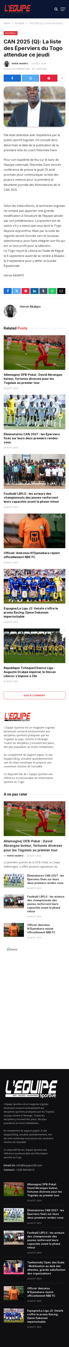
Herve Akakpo (20, 63)
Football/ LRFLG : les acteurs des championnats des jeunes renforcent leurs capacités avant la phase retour (31, 498)
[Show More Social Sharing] (61, 78)
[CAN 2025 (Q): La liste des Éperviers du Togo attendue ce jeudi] (34, 106)
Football (10, 33)
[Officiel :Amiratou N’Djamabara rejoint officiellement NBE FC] (34, 531)
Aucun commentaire (18, 68)
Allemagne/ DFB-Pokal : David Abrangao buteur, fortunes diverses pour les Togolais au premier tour (33, 379)
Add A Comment (34, 695)
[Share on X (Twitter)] (30, 78)
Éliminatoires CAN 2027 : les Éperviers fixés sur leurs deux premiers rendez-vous (32, 438)
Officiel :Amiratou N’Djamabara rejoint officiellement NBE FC (32, 555)
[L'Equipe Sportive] (17, 9)
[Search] (56, 9)
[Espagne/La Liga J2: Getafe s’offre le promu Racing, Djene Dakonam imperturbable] (34, 586)
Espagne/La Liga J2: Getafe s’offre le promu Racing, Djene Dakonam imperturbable (31, 612)
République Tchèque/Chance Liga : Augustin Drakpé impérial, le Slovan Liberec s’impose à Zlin (30, 672)
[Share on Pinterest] (48, 78)
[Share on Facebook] (12, 78)
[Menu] (63, 9)
